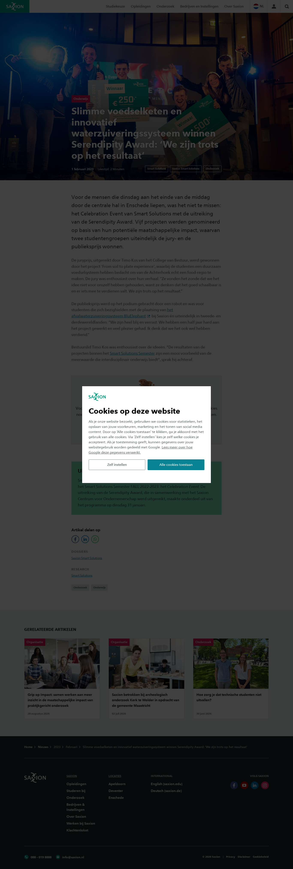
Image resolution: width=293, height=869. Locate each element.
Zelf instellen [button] (117, 465)
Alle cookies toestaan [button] (176, 465)
